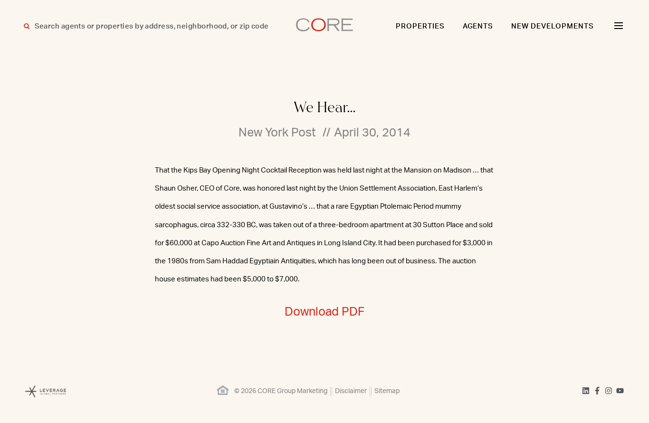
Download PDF (324, 312)
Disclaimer (351, 391)
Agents (478, 26)
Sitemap (387, 391)
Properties (420, 26)
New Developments (552, 26)
